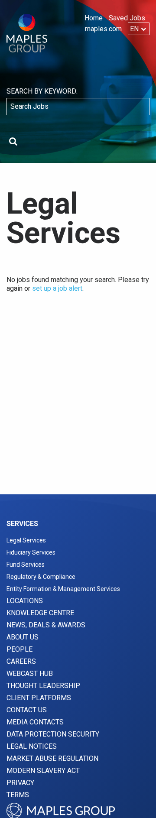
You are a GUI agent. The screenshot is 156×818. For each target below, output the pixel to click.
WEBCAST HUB (29, 673)
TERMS (17, 795)
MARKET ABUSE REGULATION (52, 758)
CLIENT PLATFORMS (38, 698)
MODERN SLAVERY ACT (43, 770)
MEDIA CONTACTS (35, 722)
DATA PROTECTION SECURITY (52, 734)
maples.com (103, 29)
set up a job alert (57, 288)
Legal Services (26, 540)
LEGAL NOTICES (31, 746)
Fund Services (25, 564)
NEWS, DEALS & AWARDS (45, 625)
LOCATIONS (24, 601)
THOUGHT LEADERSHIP (43, 686)
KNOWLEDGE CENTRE (40, 613)
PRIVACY (20, 783)
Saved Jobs (127, 18)
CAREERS (21, 661)
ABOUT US (22, 637)
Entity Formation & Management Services (63, 588)
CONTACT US (26, 710)
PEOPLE (19, 649)
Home (93, 18)
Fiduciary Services (30, 552)
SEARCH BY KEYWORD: (42, 91)
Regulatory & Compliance (40, 576)
